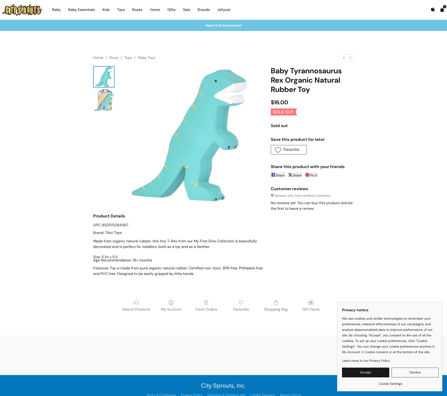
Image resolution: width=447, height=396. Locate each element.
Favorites (241, 309)
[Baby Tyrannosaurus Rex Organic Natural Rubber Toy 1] (104, 100)
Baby (56, 9)
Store (113, 57)
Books (137, 9)
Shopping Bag (276, 309)
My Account (171, 309)
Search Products (136, 309)
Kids (106, 9)
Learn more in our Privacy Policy (366, 361)
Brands (204, 9)
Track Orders (206, 309)
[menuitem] (344, 57)
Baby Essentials (81, 9)
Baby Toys (146, 57)
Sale (186, 9)
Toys (121, 9)
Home (155, 9)
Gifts (171, 9)
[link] (390, 381)
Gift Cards (311, 309)
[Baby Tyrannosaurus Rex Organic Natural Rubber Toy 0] (104, 77)
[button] (289, 149)
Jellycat (223, 9)
